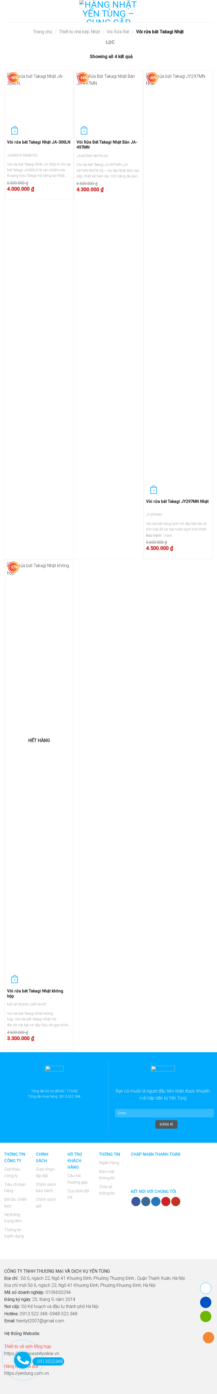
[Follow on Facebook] (135, 1201)
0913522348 (50, 1361)
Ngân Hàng (109, 1162)
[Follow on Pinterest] (165, 1201)
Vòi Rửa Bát (118, 31)
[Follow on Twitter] (155, 1201)
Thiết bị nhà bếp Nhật (79, 31)
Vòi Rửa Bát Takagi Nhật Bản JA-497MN (107, 144)
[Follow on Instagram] (145, 1201)
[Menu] (7, 11)
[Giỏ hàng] (210, 11)
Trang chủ (42, 31)
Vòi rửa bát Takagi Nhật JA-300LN (38, 142)
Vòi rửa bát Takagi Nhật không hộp (35, 993)
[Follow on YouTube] (175, 1201)
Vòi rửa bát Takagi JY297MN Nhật (177, 501)
